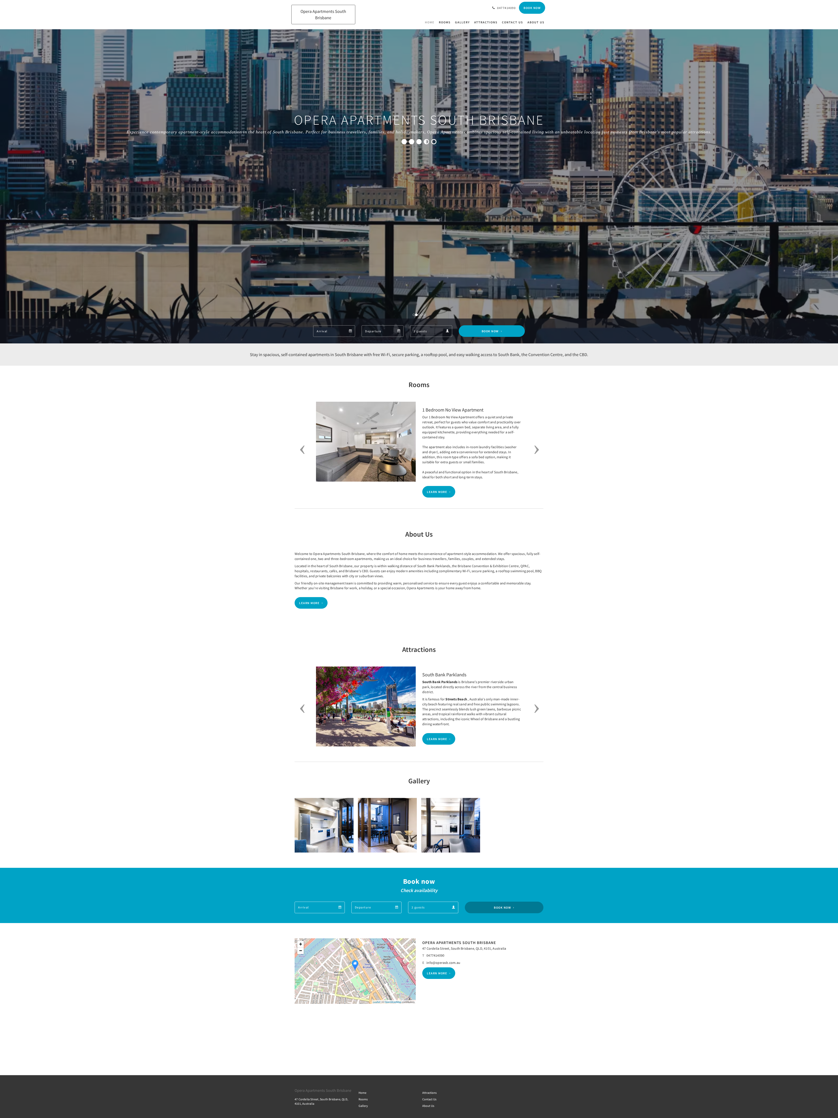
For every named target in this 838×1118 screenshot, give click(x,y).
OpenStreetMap (393, 1002)
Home (362, 1093)
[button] (301, 450)
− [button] (300, 950)
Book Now (490, 331)
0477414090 (435, 955)
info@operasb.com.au (443, 962)
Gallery (363, 1106)
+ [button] (300, 944)
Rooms (363, 1099)
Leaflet (376, 1002)
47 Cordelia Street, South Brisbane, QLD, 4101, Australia (464, 948)
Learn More (437, 492)
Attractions (429, 1093)
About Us (428, 1106)
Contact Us (429, 1099)
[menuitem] (431, 22)
